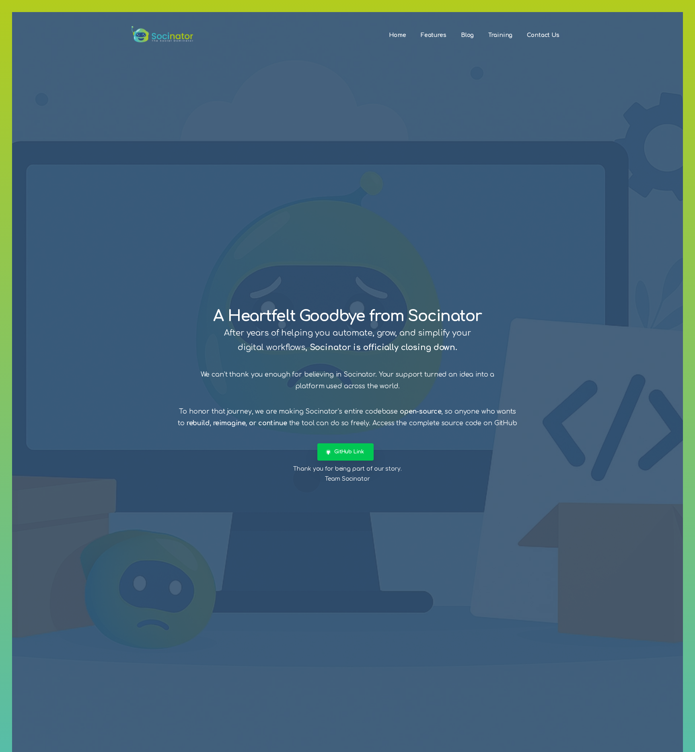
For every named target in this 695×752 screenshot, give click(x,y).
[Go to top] (673, 742)
